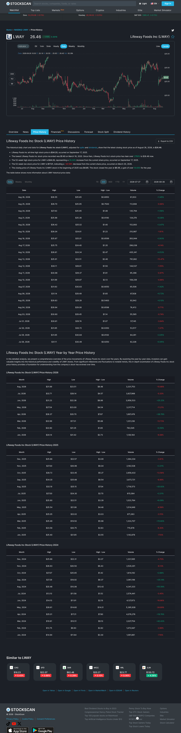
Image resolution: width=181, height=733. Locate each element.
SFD (42, 667)
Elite (140, 10)
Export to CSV (167, 141)
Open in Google (64, 690)
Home (9, 30)
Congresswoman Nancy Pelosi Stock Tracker (104, 712)
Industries (121, 10)
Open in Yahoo (49, 690)
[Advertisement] (90, 123)
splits (82, 147)
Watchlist (14, 10)
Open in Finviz (79, 690)
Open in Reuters (131, 690)
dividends (93, 147)
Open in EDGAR (115, 690)
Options (80, 10)
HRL (122, 667)
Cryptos (100, 10)
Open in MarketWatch (97, 690)
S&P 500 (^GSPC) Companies (142, 715)
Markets (58, 10)
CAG (16, 667)
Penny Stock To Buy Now (140, 708)
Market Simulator (162, 10)
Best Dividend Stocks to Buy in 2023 (100, 708)
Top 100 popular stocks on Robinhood (101, 715)
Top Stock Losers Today (139, 726)
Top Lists (35, 10)
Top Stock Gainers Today (140, 723)
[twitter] (173, 30)
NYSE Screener (135, 719)
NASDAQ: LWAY (21, 30)
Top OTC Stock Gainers (139, 712)
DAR (69, 667)
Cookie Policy (28, 719)
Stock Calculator (167, 723)
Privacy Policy (12, 719)
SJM (149, 667)
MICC (96, 667)
